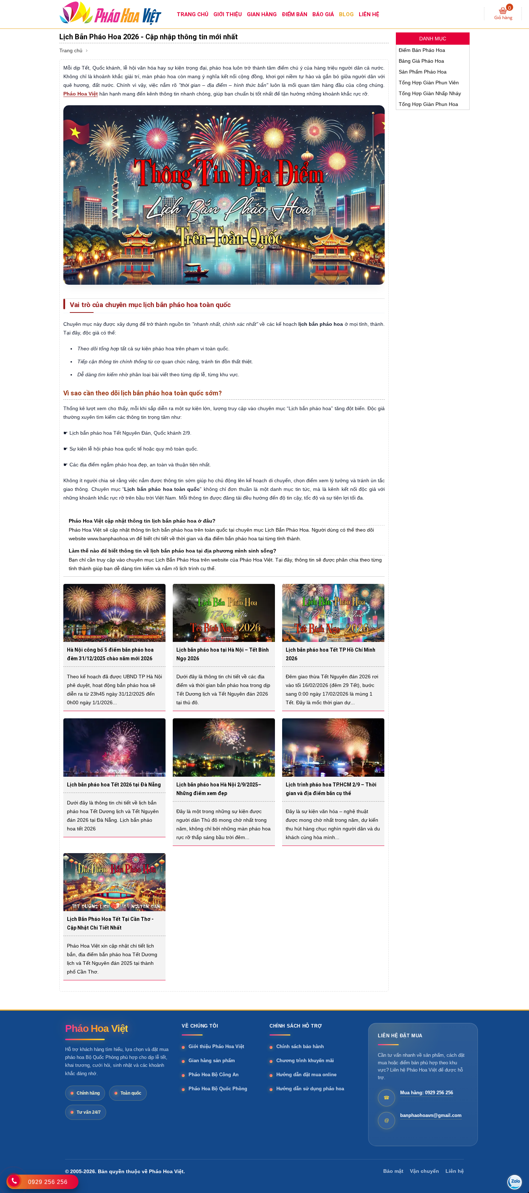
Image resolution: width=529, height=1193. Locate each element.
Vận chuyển (424, 1171)
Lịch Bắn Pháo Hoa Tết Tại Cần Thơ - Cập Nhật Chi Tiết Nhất (110, 923)
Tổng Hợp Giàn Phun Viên (429, 82)
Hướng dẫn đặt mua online (306, 1074)
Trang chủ (70, 50)
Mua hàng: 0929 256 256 (426, 1092)
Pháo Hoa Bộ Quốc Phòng (218, 1088)
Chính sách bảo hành (300, 1046)
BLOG (346, 14)
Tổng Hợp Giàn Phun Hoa (428, 104)
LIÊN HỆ (369, 14)
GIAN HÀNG (262, 14)
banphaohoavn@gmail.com (431, 1115)
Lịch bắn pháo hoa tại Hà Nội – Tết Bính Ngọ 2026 (222, 654)
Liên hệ (455, 1171)
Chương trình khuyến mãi (305, 1060)
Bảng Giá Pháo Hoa (421, 61)
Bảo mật (393, 1171)
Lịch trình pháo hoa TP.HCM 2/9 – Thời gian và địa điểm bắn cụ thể (331, 789)
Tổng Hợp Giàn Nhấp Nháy (430, 93)
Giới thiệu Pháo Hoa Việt (216, 1046)
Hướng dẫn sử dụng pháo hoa (310, 1088)
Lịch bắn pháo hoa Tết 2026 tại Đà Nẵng (114, 785)
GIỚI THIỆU (227, 14)
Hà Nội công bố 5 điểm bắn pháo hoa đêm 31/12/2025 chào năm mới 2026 (110, 654)
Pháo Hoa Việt (80, 94)
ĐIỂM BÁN (294, 14)
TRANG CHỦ (192, 14)
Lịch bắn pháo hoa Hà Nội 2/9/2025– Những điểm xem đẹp (218, 789)
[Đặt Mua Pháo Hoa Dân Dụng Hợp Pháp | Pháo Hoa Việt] (116, 12)
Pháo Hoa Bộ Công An (214, 1074)
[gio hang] (503, 13)
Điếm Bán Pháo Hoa (422, 50)
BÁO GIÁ (323, 14)
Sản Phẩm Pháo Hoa (423, 72)
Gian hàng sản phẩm (212, 1060)
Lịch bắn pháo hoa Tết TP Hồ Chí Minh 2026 (330, 654)
